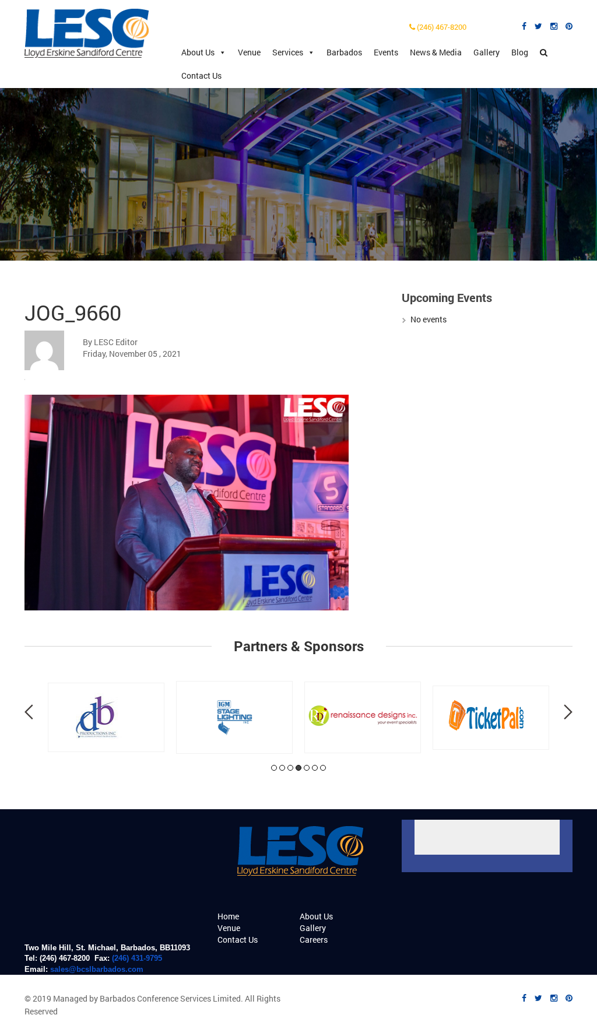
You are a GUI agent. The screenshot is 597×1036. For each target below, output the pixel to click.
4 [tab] (298, 768)
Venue (249, 52)
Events (386, 52)
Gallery (486, 52)
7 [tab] (323, 768)
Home (228, 916)
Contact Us (201, 75)
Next (568, 711)
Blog (519, 52)
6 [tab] (315, 768)
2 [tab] (282, 768)
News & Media (436, 52)
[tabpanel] (106, 717)
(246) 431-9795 (137, 958)
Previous (28, 711)
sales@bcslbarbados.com (96, 969)
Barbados (344, 52)
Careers (314, 939)
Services (287, 52)
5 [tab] (307, 768)
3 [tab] (290, 768)
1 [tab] (274, 768)
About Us (198, 52)
